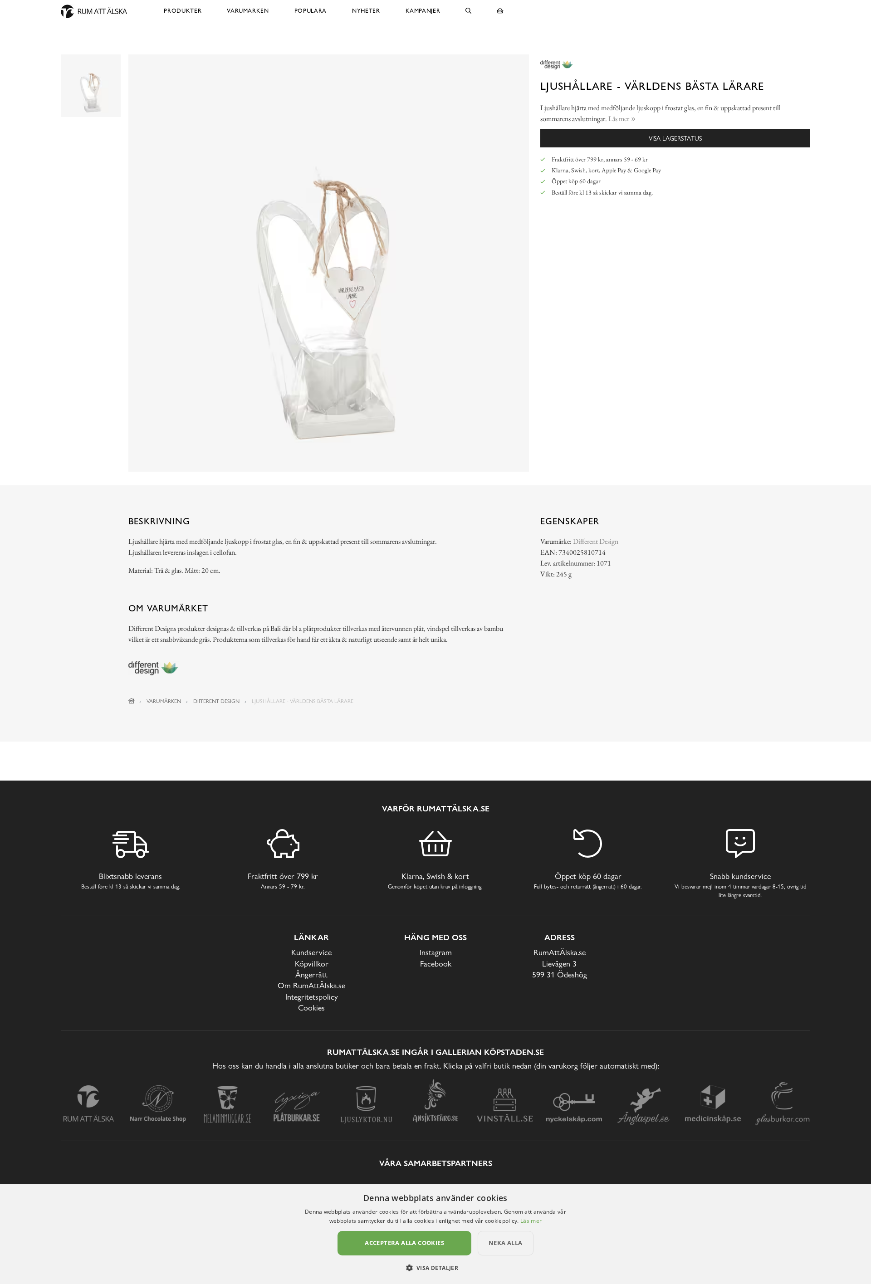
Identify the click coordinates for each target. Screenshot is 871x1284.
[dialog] (435, 1234)
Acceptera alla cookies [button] (404, 1243)
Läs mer (531, 1221)
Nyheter (366, 10)
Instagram (436, 952)
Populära (310, 10)
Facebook (435, 963)
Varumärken (248, 10)
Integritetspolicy (311, 996)
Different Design (595, 541)
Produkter (182, 10)
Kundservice (311, 952)
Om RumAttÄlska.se (311, 985)
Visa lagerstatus (675, 138)
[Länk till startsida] (131, 701)
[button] (436, 1267)
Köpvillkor (311, 963)
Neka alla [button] (506, 1243)
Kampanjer (423, 10)
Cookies (311, 1007)
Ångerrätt (311, 974)
